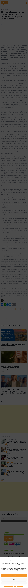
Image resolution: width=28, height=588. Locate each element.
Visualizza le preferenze (14, 583)
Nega (14, 579)
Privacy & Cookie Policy (8, 586)
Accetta (14, 575)
